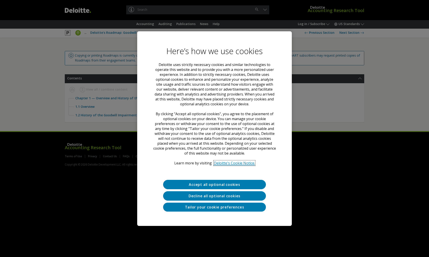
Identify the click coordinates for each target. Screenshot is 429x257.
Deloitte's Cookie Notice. (234, 163)
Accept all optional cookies (214, 184)
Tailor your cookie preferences (214, 206)
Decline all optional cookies (214, 195)
